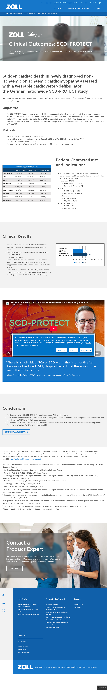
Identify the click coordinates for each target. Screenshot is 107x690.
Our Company (22, 641)
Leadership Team (23, 647)
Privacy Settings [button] (102, 687)
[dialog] (53, 345)
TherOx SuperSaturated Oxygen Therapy (58, 617)
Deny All (73, 350)
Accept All (61, 350)
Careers (49, 3)
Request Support (79, 604)
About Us (92, 3)
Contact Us (77, 607)
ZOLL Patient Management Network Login (70, 3)
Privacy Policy (70, 667)
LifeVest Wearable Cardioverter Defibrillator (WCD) (27, 605)
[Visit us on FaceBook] (3, 596)
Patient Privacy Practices (90, 667)
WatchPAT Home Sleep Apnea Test (28, 614)
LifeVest (31, 13)
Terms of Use (78, 667)
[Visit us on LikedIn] (4, 603)
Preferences (86, 350)
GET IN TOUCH (14, 568)
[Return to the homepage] (14, 8)
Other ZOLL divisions (24, 652)
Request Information (52, 628)
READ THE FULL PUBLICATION (16, 432)
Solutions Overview (52, 604)
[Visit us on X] (4, 611)
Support (97, 8)
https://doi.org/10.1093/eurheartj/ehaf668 (25, 459)
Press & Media (22, 649)
